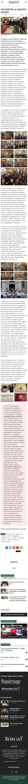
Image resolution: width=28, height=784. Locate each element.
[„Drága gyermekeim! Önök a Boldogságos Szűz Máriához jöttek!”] (5, 591)
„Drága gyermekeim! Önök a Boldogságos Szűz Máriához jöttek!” (17, 591)
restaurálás (14, 537)
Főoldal (2, 5)
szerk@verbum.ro (20, 761)
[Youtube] (16, 772)
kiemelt (9, 535)
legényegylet (15, 535)
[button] (26, 2)
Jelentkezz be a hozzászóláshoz (14, 614)
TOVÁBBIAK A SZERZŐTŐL (9, 578)
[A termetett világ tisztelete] (5, 725)
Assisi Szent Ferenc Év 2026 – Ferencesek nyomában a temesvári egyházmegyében (17, 598)
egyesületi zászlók (10, 534)
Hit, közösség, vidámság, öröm (10, 657)
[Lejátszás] (3, 637)
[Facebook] (11, 772)
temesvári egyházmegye (13, 539)
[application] (14, 631)
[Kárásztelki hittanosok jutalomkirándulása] (5, 710)
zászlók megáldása (5, 541)
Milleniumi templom (5, 537)
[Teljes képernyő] (25, 637)
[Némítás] (22, 637)
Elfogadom (14, 781)
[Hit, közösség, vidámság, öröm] (5, 583)
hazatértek (3, 535)
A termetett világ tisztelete (16, 723)
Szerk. (5, 14)
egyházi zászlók (19, 534)
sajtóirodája (22, 529)
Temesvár (3, 539)
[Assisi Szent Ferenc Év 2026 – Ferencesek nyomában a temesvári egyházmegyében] (5, 597)
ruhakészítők (21, 537)
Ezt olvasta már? (6, 697)
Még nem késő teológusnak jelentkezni (12, 664)
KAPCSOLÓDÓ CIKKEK (7, 575)
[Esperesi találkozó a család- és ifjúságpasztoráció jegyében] (5, 717)
